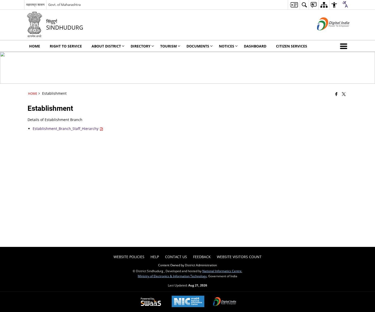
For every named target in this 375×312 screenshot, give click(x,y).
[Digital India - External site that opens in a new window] (327, 34)
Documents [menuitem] (197, 46)
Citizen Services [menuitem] (291, 46)
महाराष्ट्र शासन (35, 4)
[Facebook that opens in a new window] (336, 94)
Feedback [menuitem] (202, 256)
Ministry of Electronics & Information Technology (172, 276)
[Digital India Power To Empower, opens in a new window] (224, 302)
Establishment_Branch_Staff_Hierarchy (66, 128)
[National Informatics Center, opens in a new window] (188, 302)
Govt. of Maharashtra (64, 4)
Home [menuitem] (34, 46)
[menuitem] (294, 4)
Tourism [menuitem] (168, 46)
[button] (345, 46)
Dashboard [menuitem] (255, 46)
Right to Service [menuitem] (66, 46)
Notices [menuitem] (226, 46)
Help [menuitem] (155, 256)
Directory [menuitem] (141, 46)
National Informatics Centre (222, 271)
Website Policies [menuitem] (129, 256)
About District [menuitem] (106, 46)
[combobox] (345, 4)
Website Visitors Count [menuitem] (239, 256)
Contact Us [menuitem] (176, 256)
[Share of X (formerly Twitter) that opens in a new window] (344, 94)
